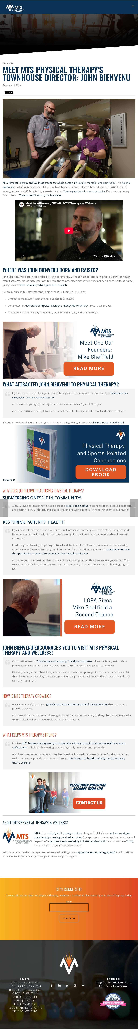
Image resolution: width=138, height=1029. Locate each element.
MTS (37, 833)
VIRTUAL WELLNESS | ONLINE (25, 1011)
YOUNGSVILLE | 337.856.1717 (24, 993)
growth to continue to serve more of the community (76, 704)
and (92, 852)
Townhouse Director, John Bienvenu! (40, 195)
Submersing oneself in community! (42, 498)
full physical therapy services (65, 833)
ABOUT (8, 822)
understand (98, 841)
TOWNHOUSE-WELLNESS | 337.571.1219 (25, 1007)
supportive (83, 852)
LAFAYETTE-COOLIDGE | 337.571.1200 (25, 986)
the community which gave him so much (43, 285)
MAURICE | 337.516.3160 (25, 1000)
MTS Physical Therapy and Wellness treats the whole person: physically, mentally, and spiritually (59, 182)
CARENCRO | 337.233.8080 (25, 997)
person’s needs (58, 841)
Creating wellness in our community (84, 191)
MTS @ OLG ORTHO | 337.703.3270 (24, 989)
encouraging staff (105, 852)
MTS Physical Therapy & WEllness (40, 822)
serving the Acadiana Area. (66, 837)
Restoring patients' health (33, 522)
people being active (77, 505)
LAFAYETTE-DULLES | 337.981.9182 (25, 982)
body (130, 841)
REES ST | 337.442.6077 (24, 1004)
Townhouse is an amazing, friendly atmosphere (64, 661)
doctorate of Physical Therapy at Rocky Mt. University (56, 305)
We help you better (79, 841)
